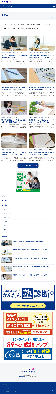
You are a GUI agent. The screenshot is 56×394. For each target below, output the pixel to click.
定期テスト (7, 221)
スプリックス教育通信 (6, 6)
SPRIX (2, 9)
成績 (5, 229)
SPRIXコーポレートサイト (7, 384)
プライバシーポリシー (6, 388)
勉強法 (5, 225)
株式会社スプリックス (24, 376)
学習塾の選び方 (8, 213)
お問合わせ (4, 386)
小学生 (5, 201)
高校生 (5, 209)
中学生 (5, 205)
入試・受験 (7, 217)
